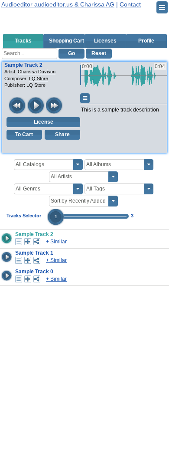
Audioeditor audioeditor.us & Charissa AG (57, 4)
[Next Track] (54, 105)
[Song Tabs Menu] (85, 98)
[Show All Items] (78, 164)
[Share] (36, 241)
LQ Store (38, 78)
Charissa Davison (36, 71)
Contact (130, 4)
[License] (18, 241)
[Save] (27, 241)
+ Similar (56, 242)
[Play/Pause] (36, 105)
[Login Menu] (162, 7)
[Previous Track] (17, 105)
